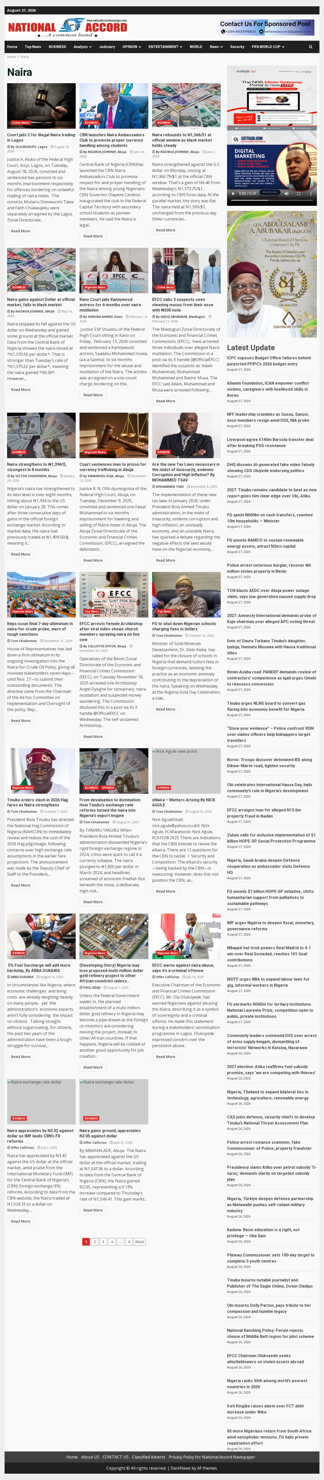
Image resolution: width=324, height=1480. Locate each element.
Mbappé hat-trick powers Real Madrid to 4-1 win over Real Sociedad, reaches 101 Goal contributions (269, 953)
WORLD (196, 47)
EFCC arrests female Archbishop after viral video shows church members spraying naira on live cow (113, 594)
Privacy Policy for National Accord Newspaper (212, 1457)
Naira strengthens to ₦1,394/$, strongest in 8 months (41, 435)
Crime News (20, 122)
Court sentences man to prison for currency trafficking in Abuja (113, 435)
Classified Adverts (148, 1457)
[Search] (310, 47)
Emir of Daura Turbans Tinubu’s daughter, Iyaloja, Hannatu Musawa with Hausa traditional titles (271, 646)
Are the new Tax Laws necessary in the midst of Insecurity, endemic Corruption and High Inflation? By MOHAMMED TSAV (186, 435)
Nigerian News (95, 287)
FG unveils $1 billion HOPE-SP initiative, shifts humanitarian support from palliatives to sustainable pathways (270, 897)
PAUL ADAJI (91, 987)
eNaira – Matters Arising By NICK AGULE (186, 771)
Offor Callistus (167, 977)
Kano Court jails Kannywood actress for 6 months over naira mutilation (113, 270)
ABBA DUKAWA (22, 977)
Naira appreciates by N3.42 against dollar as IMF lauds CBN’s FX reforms (41, 1101)
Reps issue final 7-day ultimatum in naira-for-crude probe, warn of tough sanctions (41, 594)
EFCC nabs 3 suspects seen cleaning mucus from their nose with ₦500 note (186, 270)
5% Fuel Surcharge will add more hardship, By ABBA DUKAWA (41, 936)
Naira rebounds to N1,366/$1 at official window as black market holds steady (186, 106)
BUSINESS (57, 47)
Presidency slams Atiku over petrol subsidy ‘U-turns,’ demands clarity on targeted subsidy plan (272, 1173)
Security (237, 47)
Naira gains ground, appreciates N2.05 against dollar (113, 1101)
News (214, 47)
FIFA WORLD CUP (266, 47)
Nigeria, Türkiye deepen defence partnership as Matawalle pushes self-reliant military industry (270, 1204)
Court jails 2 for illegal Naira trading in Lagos (41, 106)
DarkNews (181, 1468)
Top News (33, 47)
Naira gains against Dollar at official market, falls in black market (41, 270)
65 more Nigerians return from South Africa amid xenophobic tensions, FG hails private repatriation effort (269, 1437)
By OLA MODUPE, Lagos (29, 147)
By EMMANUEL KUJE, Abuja (103, 476)
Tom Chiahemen (24, 641)
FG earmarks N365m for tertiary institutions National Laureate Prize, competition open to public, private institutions (270, 1010)
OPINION (130, 47)
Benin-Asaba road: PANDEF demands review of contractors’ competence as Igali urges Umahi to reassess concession (271, 678)
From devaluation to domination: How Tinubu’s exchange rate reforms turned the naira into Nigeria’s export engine (113, 771)
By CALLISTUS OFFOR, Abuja (104, 646)
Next (139, 1241)
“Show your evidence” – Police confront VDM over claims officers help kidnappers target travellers (270, 734)
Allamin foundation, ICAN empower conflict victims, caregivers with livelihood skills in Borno (268, 389)
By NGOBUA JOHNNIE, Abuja (105, 152)
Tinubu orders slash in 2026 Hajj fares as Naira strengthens (41, 771)
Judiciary (107, 47)
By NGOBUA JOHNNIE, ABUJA (32, 311)
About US (90, 1457)
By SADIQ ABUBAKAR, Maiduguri (180, 317)
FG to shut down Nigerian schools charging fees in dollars (186, 594)
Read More (20, 231)
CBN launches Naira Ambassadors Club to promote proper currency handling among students (113, 106)
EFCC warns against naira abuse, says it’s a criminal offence (186, 936)
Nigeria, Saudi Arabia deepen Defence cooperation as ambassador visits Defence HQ (268, 866)
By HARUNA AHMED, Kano (103, 317)
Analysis (81, 47)
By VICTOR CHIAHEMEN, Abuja (34, 476)
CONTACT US (116, 1457)
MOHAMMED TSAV (170, 486)
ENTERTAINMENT (163, 47)
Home (12, 47)
